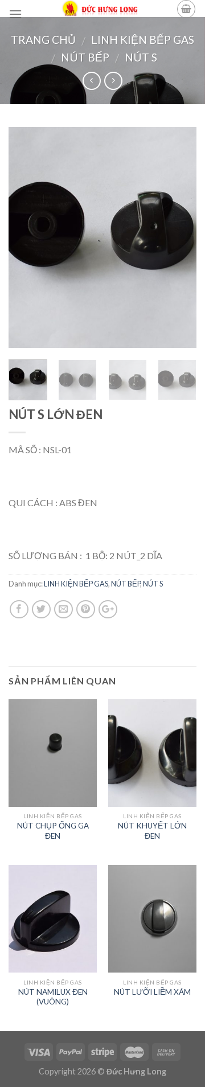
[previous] (27, 237)
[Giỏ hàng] (186, 9)
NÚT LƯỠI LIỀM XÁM (152, 991)
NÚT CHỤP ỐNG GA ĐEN (53, 830)
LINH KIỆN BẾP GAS (142, 39)
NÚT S (141, 57)
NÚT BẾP (85, 57)
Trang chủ (43, 39)
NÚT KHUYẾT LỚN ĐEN (152, 830)
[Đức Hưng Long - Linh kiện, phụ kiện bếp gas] (99, 8)
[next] (178, 237)
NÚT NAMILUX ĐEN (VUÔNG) (53, 997)
